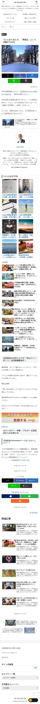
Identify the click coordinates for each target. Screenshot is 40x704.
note (5, 34)
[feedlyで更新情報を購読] (29, 496)
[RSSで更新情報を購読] (20, 501)
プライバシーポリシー (9, 653)
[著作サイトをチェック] (11, 496)
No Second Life (20, 2)
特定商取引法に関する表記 (11, 648)
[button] (26, 81)
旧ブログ (5, 657)
